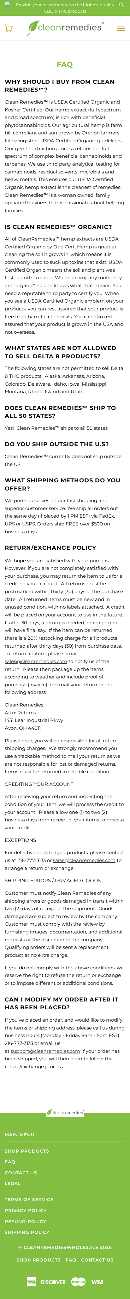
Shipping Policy (27, 1232)
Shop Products (27, 1151)
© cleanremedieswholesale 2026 (65, 1247)
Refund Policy (25, 1221)
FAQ (10, 1162)
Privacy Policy (26, 1210)
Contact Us (21, 1173)
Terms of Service (29, 1199)
